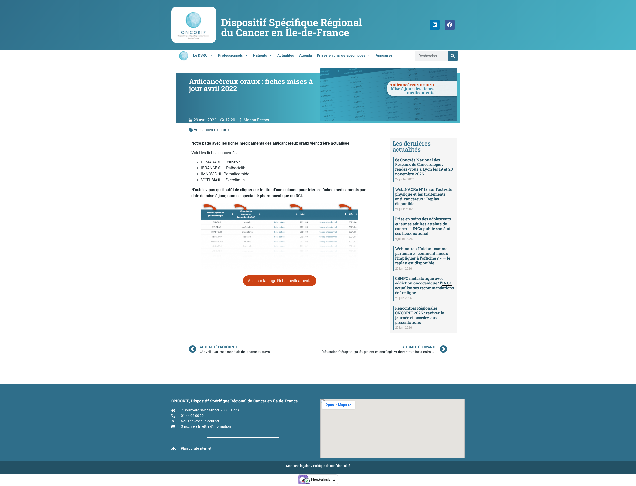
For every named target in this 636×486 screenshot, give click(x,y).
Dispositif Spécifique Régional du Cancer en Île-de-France (291, 27)
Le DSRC (200, 55)
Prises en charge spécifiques (341, 55)
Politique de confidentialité (331, 466)
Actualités (285, 55)
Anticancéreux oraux (211, 129)
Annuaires (384, 55)
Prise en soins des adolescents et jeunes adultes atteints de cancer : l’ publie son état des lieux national (423, 226)
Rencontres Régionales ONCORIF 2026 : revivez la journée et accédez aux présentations (419, 315)
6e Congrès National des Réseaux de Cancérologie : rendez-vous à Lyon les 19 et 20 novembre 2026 (424, 167)
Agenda (305, 55)
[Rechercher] (453, 56)
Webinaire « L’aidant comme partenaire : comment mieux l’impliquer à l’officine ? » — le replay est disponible (422, 256)
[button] (279, 280)
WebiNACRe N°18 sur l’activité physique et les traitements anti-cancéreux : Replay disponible (423, 196)
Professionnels (230, 55)
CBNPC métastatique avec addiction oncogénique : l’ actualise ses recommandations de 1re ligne (424, 285)
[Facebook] (450, 25)
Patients (260, 55)
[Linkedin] (435, 25)
